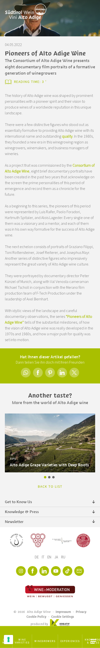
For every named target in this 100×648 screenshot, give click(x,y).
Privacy (81, 612)
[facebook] (32, 571)
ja (56, 557)
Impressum (63, 612)
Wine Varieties (22, 641)
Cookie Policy (36, 617)
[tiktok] (67, 571)
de (37, 557)
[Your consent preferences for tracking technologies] (8, 639)
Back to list (50, 486)
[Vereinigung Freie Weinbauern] (83, 540)
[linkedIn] (44, 571)
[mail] (79, 571)
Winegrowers (45, 641)
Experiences (70, 641)
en (49, 557)
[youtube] (56, 571)
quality (67, 136)
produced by (39, 624)
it (43, 557)
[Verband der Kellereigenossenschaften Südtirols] (38, 540)
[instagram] (21, 571)
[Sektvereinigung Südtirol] (16, 540)
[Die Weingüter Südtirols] (62, 540)
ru (63, 557)
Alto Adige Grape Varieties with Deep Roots (49, 465)
